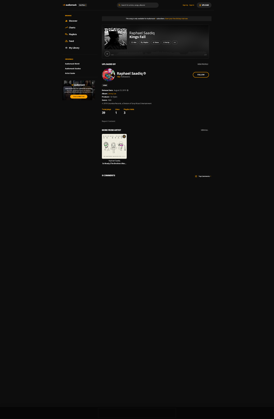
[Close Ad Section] (93, 83)
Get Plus (82, 5)
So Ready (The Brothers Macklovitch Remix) (114, 163)
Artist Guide (70, 73)
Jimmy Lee (112, 93)
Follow (200, 74)
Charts (72, 27)
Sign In (191, 5)
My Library (74, 47)
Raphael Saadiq (130, 73)
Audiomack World (72, 63)
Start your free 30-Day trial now (176, 19)
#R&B (105, 85)
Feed (71, 41)
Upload (205, 5)
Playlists (73, 34)
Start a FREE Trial (78, 96)
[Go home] (70, 5)
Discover (73, 20)
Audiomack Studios (73, 68)
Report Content (108, 121)
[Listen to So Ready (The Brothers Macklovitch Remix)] (114, 146)
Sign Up (185, 5)
